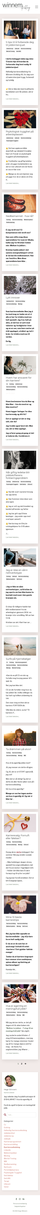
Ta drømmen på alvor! (18, 749)
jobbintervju (9, 48)
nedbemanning (10, 222)
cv (7, 384)
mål (25, 755)
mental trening (10, 51)
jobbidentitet (10, 301)
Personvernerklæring (20, 1203)
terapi (6, 1181)
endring (8, 219)
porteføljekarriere (11, 1170)
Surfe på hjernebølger (18, 659)
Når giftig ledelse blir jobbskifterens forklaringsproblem (18, 475)
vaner (6, 1187)
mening (20, 304)
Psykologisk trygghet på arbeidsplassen (20, 133)
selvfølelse (23, 484)
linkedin (7, 1150)
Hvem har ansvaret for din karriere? (18, 379)
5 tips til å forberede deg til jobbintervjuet (20, 43)
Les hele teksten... (12, 99)
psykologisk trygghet (12, 140)
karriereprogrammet (21, 662)
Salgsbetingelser (20, 1206)
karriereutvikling (20, 301)
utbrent (30, 484)
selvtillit (18, 51)
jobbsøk (17, 48)
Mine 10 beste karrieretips (14, 918)
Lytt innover (13, 297)
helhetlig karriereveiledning (15, 1130)
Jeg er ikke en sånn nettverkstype (17, 571)
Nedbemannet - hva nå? (20, 216)
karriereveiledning (26, 48)
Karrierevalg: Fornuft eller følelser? (17, 837)
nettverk (19, 579)
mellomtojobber (28, 219)
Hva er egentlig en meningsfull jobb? (16, 1007)
